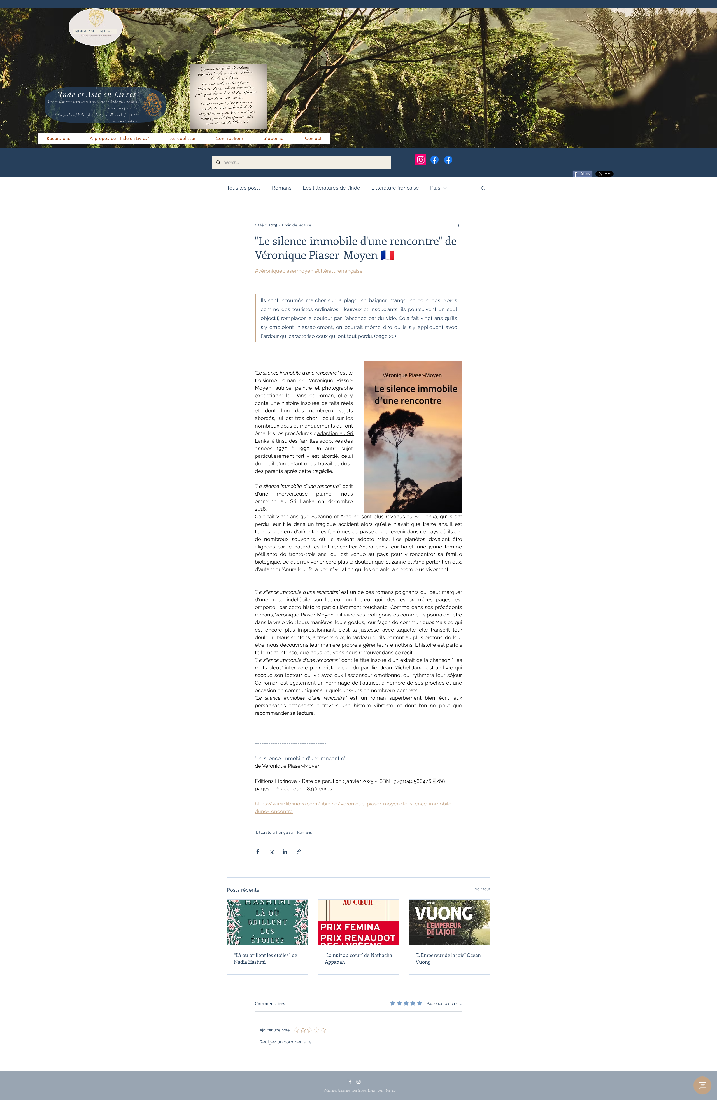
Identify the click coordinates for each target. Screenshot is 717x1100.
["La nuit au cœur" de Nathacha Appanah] (358, 922)
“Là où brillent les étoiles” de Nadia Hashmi (265, 958)
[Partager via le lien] (298, 851)
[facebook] (350, 1082)
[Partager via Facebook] (257, 851)
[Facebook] (434, 159)
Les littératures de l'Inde (331, 188)
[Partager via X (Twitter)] (271, 851)
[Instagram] (420, 159)
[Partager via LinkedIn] (285, 851)
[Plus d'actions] (458, 225)
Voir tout (482, 889)
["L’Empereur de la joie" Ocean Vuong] (449, 922)
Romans (282, 188)
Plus (435, 188)
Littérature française (395, 188)
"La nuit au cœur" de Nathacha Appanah (358, 958)
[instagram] (358, 1082)
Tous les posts (244, 188)
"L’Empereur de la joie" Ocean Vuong (448, 958)
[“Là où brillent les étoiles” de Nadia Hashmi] (267, 922)
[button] (483, 188)
